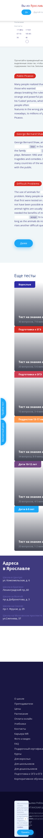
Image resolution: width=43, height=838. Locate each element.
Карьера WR (21, 733)
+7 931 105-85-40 (29, 34)
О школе (19, 698)
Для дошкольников (25, 768)
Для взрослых (22, 758)
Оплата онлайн (23, 718)
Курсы (18, 753)
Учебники (20, 723)
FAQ (16, 743)
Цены (17, 708)
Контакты (18, 26)
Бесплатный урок (2, 432)
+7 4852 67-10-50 (20, 34)
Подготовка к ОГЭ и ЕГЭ (28, 773)
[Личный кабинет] (27, 41)
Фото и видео (22, 738)
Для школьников (24, 763)
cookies (20, 827)
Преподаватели (23, 703)
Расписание (19, 22)
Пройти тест (2, 408)
